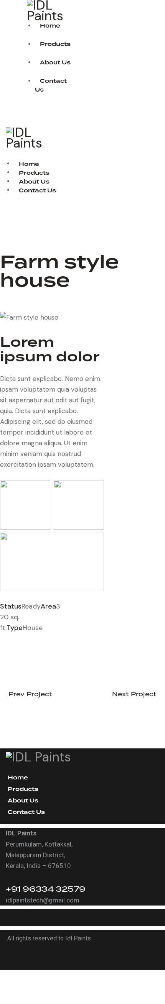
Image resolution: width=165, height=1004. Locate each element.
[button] (8, 154)
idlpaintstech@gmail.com (42, 900)
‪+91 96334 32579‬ (45, 889)
